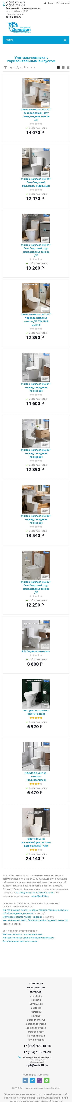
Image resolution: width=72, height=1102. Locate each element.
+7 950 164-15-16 (44, 892)
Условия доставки (36, 1023)
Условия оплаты (36, 1019)
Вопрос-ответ (36, 1031)
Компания (36, 983)
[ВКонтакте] (25, 1080)
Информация (36, 987)
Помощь (36, 991)
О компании (36, 996)
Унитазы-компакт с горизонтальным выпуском (28, 937)
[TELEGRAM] (32, 1080)
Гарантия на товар (36, 1027)
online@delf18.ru (39, 896)
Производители (36, 1035)
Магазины (36, 1012)
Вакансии (36, 1008)
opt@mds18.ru (13, 17)
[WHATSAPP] (46, 1080)
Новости (36, 1000)
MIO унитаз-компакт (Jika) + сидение (22, 917)
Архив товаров (36, 1039)
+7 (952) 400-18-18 (15, 2)
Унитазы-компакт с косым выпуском (22, 934)
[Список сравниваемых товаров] (62, 28)
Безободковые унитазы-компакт (21, 941)
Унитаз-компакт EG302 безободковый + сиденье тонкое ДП (35, 920)
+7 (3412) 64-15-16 (25, 892)
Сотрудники (36, 1004)
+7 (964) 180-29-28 (15, 5)
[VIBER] (39, 1080)
